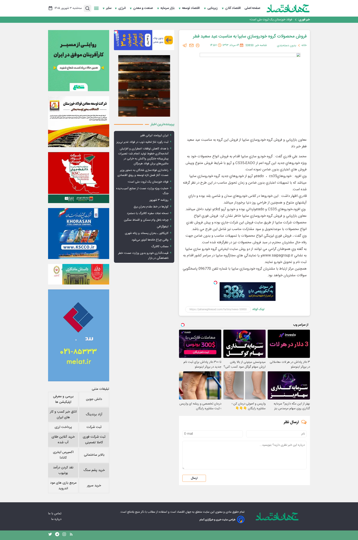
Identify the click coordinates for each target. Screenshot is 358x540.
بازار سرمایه (168, 8)
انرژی (122, 8)
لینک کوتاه (258, 309)
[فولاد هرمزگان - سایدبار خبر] (144, 86)
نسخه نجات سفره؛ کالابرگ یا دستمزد (147, 213)
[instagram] (64, 535)
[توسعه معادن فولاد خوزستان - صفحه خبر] (78, 121)
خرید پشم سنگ (94, 470)
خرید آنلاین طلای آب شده (63, 439)
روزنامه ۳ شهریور (158, 200)
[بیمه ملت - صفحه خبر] (78, 335)
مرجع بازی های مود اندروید (63, 485)
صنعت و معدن (143, 8)
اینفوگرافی (162, 226)
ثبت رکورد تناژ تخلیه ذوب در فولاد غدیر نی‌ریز (142, 142)
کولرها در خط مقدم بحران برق (151, 206)
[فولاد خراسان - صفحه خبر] (78, 233)
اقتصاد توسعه (191, 8)
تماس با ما (55, 513)
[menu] (96, 8)
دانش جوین (94, 399)
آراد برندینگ (94, 414)
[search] (87, 8)
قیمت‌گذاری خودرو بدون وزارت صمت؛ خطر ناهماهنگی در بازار (143, 256)
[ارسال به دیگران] (191, 45)
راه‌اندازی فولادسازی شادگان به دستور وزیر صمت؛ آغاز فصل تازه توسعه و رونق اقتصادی (142, 173)
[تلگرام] (184, 45)
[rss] (71, 535)
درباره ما (56, 519)
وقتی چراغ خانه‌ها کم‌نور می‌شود (150, 239)
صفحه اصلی (252, 8)
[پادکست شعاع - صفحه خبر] (78, 60)
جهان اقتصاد (184, 512)
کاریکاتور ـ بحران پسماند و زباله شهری (146, 233)
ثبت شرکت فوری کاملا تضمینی (94, 439)
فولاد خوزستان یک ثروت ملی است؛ (270, 19)
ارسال (194, 478)
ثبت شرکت (94, 427)
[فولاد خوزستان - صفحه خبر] (78, 177)
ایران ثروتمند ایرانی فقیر (154, 135)
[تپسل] (215, 283)
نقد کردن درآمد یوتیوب (63, 470)
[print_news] (198, 45)
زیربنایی (212, 8)
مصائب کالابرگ (159, 246)
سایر (108, 8)
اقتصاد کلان (233, 8)
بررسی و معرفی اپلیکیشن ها (63, 399)
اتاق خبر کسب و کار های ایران (63, 414)
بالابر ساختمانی (94, 455)
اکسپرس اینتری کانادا (63, 455)
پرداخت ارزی (63, 427)
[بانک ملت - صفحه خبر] (78, 274)
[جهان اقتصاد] (288, 8)
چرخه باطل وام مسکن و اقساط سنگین (146, 220)
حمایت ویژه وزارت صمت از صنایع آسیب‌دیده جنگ (142, 191)
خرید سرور (94, 485)
